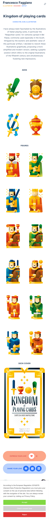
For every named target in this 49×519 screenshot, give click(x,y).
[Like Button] (31, 456)
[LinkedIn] (39, 468)
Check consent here (24, 508)
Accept (24, 502)
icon (24, 22)
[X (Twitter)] (32, 468)
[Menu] (45, 4)
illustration (31, 22)
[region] (24, 500)
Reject (24, 514)
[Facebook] (26, 468)
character (17, 22)
